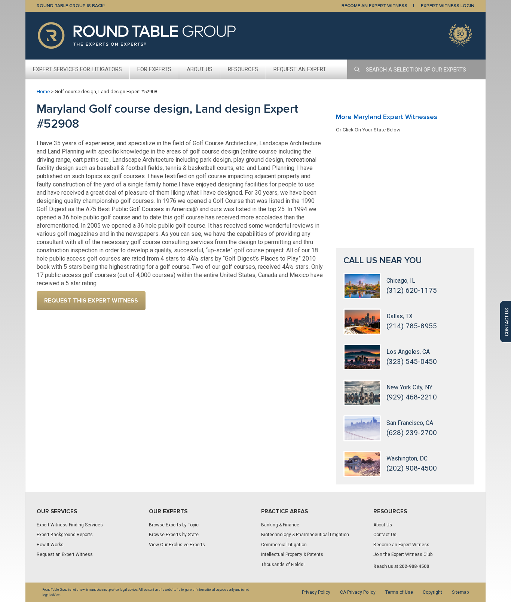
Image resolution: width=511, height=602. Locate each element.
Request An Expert (299, 69)
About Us (199, 69)
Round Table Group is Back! (71, 6)
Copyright (432, 592)
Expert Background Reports (65, 534)
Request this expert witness (91, 300)
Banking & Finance (280, 524)
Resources (243, 69)
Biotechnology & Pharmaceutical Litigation (305, 534)
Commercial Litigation (284, 544)
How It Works (50, 544)
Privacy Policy (316, 592)
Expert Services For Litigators (77, 69)
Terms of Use (399, 592)
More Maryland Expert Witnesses (386, 117)
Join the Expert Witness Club (402, 554)
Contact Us (385, 534)
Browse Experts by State (174, 534)
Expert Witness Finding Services (70, 524)
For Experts (154, 69)
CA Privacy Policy (358, 592)
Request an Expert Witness (65, 554)
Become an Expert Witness (401, 544)
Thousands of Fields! (283, 564)
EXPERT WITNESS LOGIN (447, 6)
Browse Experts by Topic (174, 524)
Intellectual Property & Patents (292, 554)
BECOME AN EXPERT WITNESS (374, 6)
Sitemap (460, 592)
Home (43, 91)
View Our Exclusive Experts (177, 544)
